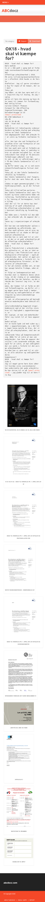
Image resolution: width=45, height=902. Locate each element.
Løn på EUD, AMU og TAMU (18, 728)
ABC (10, 10)
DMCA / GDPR (22, 900)
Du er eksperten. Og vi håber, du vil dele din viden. (22, 430)
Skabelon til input (18, 862)
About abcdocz (9, 900)
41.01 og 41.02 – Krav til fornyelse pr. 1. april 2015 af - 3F (23, 483)
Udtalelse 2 (19, 779)
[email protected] (13, 115)
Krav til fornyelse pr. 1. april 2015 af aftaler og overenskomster (23, 643)
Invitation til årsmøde (19, 831)
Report (23, 41)
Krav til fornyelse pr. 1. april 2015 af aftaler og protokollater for (23, 537)
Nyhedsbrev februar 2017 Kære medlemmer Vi (20, 696)
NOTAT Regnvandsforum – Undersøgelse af (19, 590)
